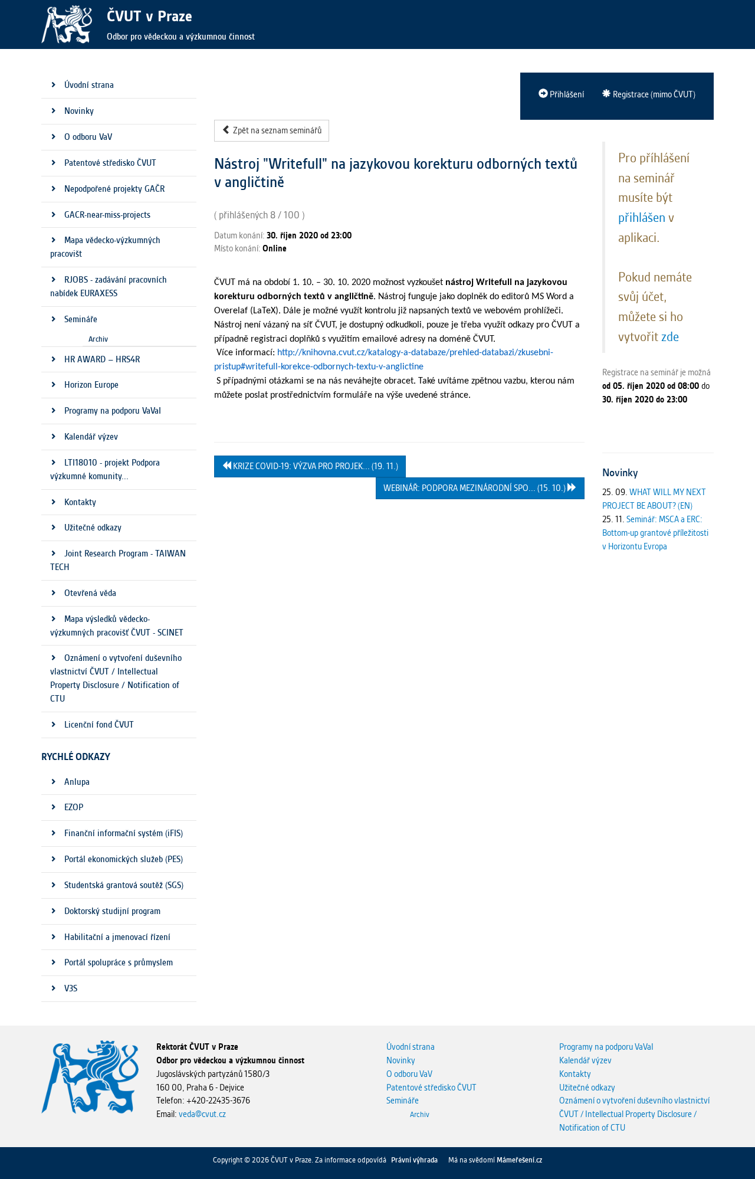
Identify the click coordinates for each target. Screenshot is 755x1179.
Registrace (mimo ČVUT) (653, 94)
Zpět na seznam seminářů (276, 130)
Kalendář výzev (585, 1060)
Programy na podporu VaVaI (606, 1047)
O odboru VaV (409, 1074)
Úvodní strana (410, 1047)
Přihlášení (566, 94)
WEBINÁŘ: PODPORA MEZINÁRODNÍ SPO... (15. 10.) (475, 488)
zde (670, 336)
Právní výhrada (414, 1159)
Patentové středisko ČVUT (431, 1087)
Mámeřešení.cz (519, 1159)
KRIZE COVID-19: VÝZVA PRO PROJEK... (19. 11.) (314, 466)
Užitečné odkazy (587, 1087)
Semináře (402, 1100)
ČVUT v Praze (149, 16)
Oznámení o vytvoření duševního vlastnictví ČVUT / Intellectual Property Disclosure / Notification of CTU (634, 1114)
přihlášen (641, 217)
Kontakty (575, 1074)
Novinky (400, 1060)
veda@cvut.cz (202, 1114)
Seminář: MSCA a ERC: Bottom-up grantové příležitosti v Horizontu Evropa (655, 533)
